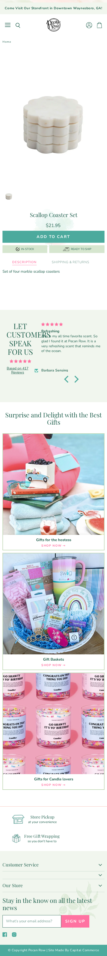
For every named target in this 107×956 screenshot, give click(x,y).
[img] (20, 361)
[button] (67, 379)
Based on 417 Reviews (17, 370)
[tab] (24, 262)
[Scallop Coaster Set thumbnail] (9, 196)
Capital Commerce (84, 950)
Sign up (75, 921)
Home (6, 42)
